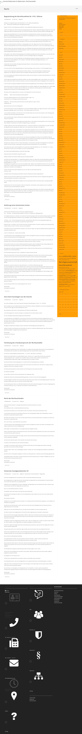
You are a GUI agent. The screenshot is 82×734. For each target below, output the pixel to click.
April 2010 (60, 236)
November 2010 (62, 225)
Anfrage (60, 28)
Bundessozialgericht (62, 270)
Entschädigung (69, 270)
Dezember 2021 (62, 85)
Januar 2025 (61, 61)
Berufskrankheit (33, 700)
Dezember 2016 (62, 157)
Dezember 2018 (62, 122)
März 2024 (61, 65)
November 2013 (62, 194)
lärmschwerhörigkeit (69, 275)
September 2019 (62, 109)
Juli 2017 (60, 149)
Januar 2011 (61, 221)
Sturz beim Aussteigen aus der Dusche (18, 297)
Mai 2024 (60, 63)
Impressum (32, 670)
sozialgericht (67, 280)
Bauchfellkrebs (57, 595)
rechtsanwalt (72, 279)
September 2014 (62, 188)
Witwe (69, 286)
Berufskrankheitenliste (58, 590)
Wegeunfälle (42, 473)
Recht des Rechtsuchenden (14, 398)
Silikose (63, 280)
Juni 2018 (60, 131)
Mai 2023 (60, 76)
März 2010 (61, 238)
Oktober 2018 (61, 127)
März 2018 (61, 138)
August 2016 (61, 162)
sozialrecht (73, 280)
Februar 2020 (61, 103)
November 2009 (62, 247)
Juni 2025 (60, 57)
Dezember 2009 (62, 245)
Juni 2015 (60, 183)
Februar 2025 (61, 59)
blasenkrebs (71, 268)
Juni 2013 (60, 199)
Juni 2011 (60, 214)
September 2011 (62, 212)
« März (60, 314)
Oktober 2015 (61, 177)
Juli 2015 (60, 181)
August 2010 (61, 229)
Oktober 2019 (61, 107)
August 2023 (61, 74)
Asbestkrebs (56, 601)
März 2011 (61, 216)
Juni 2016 (60, 166)
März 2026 (61, 55)
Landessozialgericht (62, 273)
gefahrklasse (62, 272)
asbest (74, 256)
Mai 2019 (60, 114)
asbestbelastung (62, 258)
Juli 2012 (60, 207)
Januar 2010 (61, 242)
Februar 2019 (61, 118)
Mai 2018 (60, 133)
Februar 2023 (61, 81)
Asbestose (74, 258)
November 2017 (62, 142)
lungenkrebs (62, 275)
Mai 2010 (60, 234)
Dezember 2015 (62, 175)
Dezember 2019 (62, 105)
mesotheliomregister (67, 277)
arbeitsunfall (67, 256)
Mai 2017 (60, 151)
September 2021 (62, 87)
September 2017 (62, 146)
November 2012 (62, 203)
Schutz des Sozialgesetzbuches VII (16, 471)
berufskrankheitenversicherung (64, 268)
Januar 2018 (61, 140)
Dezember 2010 (62, 223)
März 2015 (61, 186)
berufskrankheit (65, 265)
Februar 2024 (61, 68)
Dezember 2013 (62, 192)
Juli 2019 (60, 111)
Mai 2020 (60, 98)
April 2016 (60, 170)
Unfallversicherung (67, 282)
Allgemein (21, 19)
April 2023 (60, 79)
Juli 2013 (60, 197)
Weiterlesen (8, 199)
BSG (74, 268)
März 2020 (61, 100)
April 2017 (60, 153)
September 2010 (62, 227)
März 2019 (61, 116)
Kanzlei (74, 272)
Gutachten (67, 272)
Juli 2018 (60, 129)
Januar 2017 (61, 155)
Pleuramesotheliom (64, 279)
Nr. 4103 (73, 277)
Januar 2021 (61, 92)
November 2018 (62, 124)
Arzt (71, 256)
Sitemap (31, 691)
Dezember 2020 (62, 94)
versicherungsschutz (71, 284)
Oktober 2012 (61, 205)
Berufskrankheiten (35, 473)
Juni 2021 (60, 89)
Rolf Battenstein (7, 19)
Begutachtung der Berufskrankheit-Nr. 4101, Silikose (23, 16)
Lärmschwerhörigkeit (58, 596)
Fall (59, 272)
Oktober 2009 (61, 249)
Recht (77, 8)
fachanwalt (75, 270)
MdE (74, 275)
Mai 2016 (60, 168)
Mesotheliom (61, 277)
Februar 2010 (61, 240)
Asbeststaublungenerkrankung (64, 259)
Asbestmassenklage (58, 602)
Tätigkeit (60, 282)
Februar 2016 (61, 173)
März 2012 (61, 210)
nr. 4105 (76, 277)
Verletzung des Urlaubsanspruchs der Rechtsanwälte (23, 343)
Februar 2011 (61, 218)
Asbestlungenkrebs (58, 598)
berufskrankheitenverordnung (64, 267)
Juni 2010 (60, 232)
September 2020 (62, 96)
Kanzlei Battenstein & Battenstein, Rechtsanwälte (19, 1)
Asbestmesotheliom (68, 258)
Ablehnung (61, 256)
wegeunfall (61, 286)
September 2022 (62, 83)
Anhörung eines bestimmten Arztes (17, 205)
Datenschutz (32, 650)
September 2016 (62, 159)
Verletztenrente (63, 284)
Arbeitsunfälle (27, 473)
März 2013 (61, 201)
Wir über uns (32, 629)
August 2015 (61, 179)
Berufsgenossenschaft (68, 262)
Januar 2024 (61, 70)
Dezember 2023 (62, 72)
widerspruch (65, 286)
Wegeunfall (32, 699)
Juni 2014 (60, 190)
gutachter (71, 272)
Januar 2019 (61, 120)
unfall (63, 282)
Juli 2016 (60, 164)
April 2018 (60, 135)
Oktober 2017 (61, 144)
